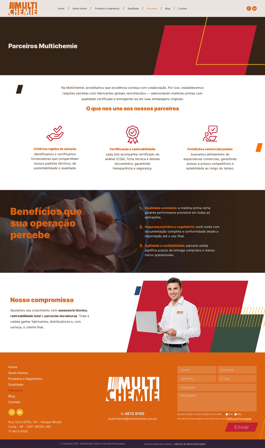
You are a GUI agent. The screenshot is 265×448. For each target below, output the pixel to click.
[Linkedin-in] (254, 8)
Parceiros (152, 8)
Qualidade (133, 8)
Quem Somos (80, 8)
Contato (182, 8)
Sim (230, 414)
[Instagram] (249, 8)
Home (61, 8)
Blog (167, 8)
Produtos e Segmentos (107, 8)
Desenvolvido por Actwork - (175, 444)
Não (239, 414)
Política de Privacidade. (239, 418)
